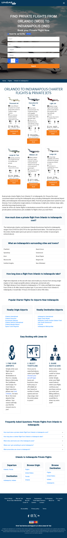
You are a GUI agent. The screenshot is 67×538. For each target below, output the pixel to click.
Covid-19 (25, 502)
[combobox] (8, 39)
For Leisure (59, 498)
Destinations (38, 498)
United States (29, 473)
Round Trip (12, 34)
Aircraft (27, 500)
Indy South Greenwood (45, 322)
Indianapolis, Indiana (10, 480)
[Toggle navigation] (64, 3)
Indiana (49, 479)
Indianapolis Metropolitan (45, 326)
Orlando (27, 480)
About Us (51, 500)
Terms (44, 508)
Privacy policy (35, 508)
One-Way (22, 34)
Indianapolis (50, 483)
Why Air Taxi (19, 498)
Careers (33, 502)
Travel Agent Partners (39, 500)
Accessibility (24, 508)
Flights (27, 469)
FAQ (59, 500)
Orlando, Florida (8, 469)
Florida (27, 476)
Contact (42, 502)
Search (33, 66)
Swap (29, 33)
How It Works (8, 498)
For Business (49, 498)
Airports (28, 498)
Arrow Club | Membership (14, 500)
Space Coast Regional (12, 326)
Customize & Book (14, 132)
